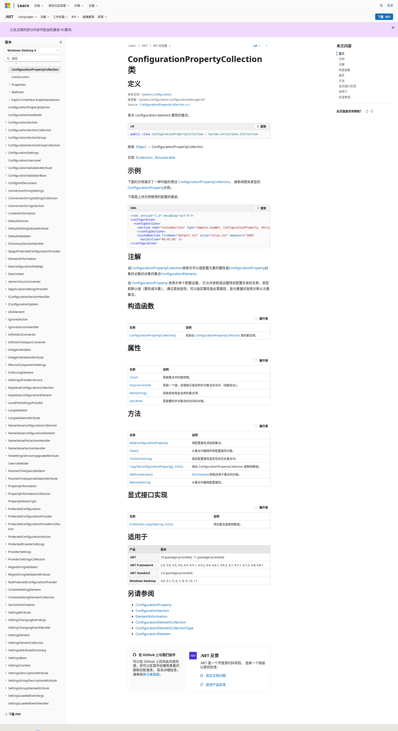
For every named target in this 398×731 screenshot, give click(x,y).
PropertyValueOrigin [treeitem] (22, 501)
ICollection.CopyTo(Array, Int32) (151, 524)
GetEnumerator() (141, 474)
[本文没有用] (371, 111)
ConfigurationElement (178, 273)
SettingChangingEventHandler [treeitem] (29, 628)
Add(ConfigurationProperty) (149, 443)
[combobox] (33, 50)
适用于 (343, 91)
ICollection (144, 157)
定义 (342, 53)
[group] (199, 229)
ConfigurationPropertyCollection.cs (164, 104)
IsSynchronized (140, 385)
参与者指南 (151, 674)
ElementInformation (151, 616)
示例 (342, 59)
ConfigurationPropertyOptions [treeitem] (29, 107)
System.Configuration (157, 94)
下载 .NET (384, 17)
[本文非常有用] (366, 111)
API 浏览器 (160, 46)
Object (141, 146)
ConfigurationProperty (146, 187)
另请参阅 (344, 97)
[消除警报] (393, 27)
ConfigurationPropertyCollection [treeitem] (35, 69)
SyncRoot (136, 401)
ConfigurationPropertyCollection (204, 182)
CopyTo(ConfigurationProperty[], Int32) (156, 466)
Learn (132, 46)
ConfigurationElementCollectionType (164, 628)
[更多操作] (266, 46)
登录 (390, 5)
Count (134, 377)
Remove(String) (140, 482)
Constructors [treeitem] (20, 77)
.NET (144, 46)
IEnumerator (201, 474)
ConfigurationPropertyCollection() (153, 335)
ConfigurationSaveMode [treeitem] (25, 115)
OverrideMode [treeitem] (18, 463)
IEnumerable (165, 157)
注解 (342, 64)
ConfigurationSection (152, 610)
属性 (342, 75)
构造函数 (344, 70)
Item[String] (138, 393)
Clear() (134, 451)
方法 (342, 81)
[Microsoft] (7, 5)
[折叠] (60, 42)
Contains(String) (141, 459)
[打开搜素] (381, 5)
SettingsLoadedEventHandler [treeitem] (28, 703)
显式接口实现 (347, 86)
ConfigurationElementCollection (161, 622)
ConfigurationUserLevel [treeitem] (24, 160)
